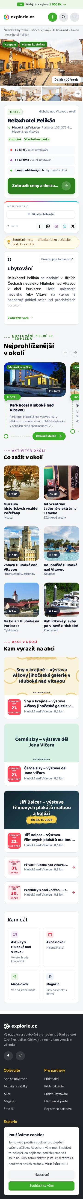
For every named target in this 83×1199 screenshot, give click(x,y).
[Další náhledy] (78, 93)
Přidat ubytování (56, 1094)
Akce (7, 1094)
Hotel (12, 397)
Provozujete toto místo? (57, 259)
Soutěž (8, 1109)
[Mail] (56, 226)
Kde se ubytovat (15, 1079)
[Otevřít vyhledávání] (63, 17)
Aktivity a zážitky (15, 1086)
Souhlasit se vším (42, 1185)
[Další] (75, 353)
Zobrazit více (18, 318)
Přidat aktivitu (54, 1086)
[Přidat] (52, 17)
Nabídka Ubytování (16, 30)
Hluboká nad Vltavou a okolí (57, 111)
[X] (73, 226)
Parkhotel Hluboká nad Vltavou (32, 408)
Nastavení (42, 1174)
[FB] (39, 226)
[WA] (48, 226)
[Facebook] (8, 1055)
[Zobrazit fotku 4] (72, 94)
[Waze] (64, 226)
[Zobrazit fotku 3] (52, 94)
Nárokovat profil (56, 1101)
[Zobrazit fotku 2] (31, 94)
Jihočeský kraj (40, 30)
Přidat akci (51, 1079)
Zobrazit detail (46, 436)
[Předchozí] (65, 353)
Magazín (9, 1101)
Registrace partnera (58, 1109)
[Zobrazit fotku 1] (11, 94)
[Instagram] (20, 1055)
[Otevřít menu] (74, 17)
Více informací (56, 1164)
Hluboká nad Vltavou (65, 30)
